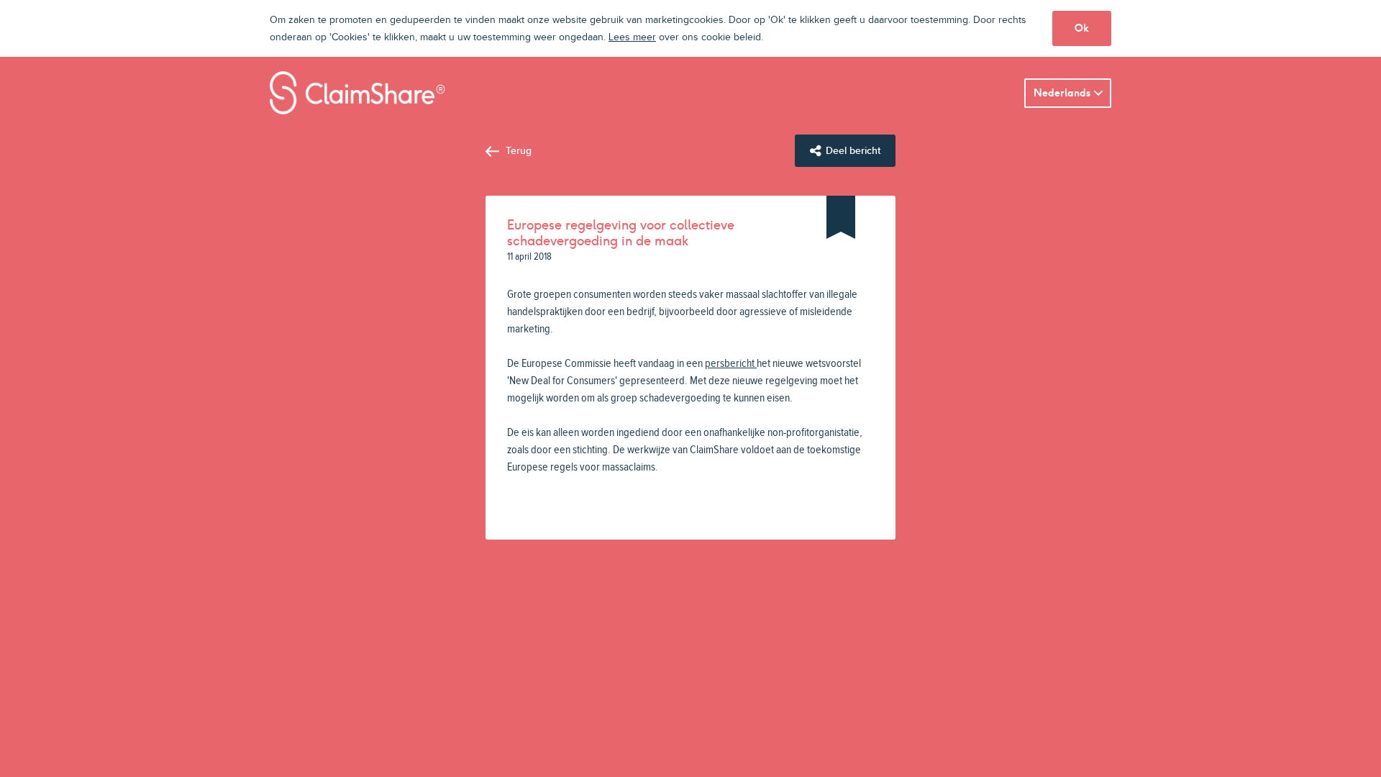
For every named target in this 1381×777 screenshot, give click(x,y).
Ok (1082, 28)
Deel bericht (853, 151)
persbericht (730, 364)
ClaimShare (357, 92)
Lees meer (632, 37)
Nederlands (1062, 92)
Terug (519, 151)
